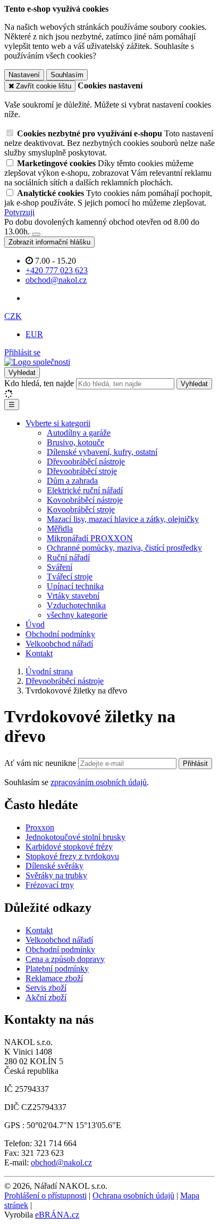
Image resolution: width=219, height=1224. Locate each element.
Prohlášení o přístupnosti (45, 1195)
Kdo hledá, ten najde (39, 383)
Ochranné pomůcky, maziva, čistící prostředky (124, 547)
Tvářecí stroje (69, 576)
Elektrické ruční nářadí (85, 490)
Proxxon (40, 827)
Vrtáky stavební (73, 595)
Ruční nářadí (68, 557)
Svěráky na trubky (56, 875)
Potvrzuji (19, 212)
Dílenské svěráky (54, 865)
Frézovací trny (50, 885)
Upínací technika (75, 586)
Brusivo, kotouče (75, 442)
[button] (13, 316)
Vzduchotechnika (76, 605)
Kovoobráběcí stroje (81, 509)
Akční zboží (46, 997)
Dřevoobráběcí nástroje (86, 461)
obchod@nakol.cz (61, 1162)
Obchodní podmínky (60, 634)
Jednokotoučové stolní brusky (75, 837)
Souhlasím (66, 75)
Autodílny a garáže (79, 432)
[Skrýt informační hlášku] (36, 234)
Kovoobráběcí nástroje (85, 499)
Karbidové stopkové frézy (69, 846)
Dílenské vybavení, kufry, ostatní (102, 451)
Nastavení (24, 75)
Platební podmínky (57, 968)
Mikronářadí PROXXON (90, 538)
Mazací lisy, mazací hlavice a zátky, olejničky (123, 519)
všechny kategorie (77, 614)
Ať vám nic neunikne (41, 763)
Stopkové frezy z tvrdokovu (72, 856)
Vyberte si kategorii (58, 423)
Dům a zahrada (72, 480)
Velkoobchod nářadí (59, 643)
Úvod (35, 624)
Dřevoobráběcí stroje (82, 471)
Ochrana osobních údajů (133, 1195)
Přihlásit (195, 764)
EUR (34, 334)
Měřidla (60, 528)
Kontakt (39, 653)
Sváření (59, 567)
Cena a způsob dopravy (65, 959)
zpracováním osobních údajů (98, 782)
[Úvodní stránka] (37, 361)
